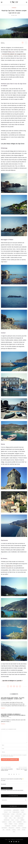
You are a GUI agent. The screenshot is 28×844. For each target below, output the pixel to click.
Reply (3, 708)
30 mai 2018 (14, 15)
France (14, 7)
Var (3, 829)
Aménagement (16, 810)
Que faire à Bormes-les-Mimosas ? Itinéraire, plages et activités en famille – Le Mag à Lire (13, 715)
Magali (3, 43)
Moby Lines (11, 51)
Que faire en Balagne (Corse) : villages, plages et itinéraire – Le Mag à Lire (12, 698)
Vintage (14, 829)
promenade (7, 825)
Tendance (18, 827)
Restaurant (4, 827)
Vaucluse (8, 829)
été (14, 831)
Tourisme (24, 827)
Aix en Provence (7, 810)
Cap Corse (8, 565)
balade (22, 810)
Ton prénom (3, 784)
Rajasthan (20, 825)
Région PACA (11, 827)
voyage (23, 829)
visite (19, 829)
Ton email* (3, 780)
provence (14, 825)
